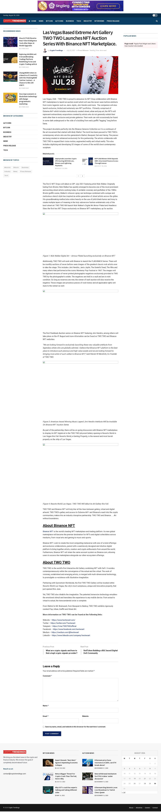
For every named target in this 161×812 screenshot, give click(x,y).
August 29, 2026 (61, 168)
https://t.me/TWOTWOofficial (64, 626)
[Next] (82, 176)
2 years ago (24, 48)
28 (145, 783)
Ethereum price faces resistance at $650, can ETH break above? (105, 762)
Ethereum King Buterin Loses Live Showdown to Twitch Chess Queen (106, 790)
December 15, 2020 (102, 782)
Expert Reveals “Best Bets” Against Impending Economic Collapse (66, 762)
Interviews (99, 21)
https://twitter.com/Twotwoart (63, 623)
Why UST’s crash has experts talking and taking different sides (66, 790)
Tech (78, 21)
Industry (88, 21)
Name (46, 706)
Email (46, 716)
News (41, 21)
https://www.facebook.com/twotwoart (68, 629)
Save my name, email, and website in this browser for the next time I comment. (75, 727)
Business (70, 21)
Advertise (139, 808)
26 (134, 783)
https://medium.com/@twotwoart (65, 632)
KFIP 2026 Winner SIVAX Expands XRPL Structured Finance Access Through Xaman (106, 161)
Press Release (113, 21)
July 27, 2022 (60, 782)
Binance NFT (48, 531)
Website (85, 716)
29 (150, 783)
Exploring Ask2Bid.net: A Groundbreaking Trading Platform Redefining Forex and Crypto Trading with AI (28, 59)
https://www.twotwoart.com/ (63, 620)
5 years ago (24, 107)
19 (134, 778)
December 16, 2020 (102, 795)
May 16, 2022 (60, 795)
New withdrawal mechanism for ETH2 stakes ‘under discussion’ (105, 776)
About (131, 808)
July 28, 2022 (60, 768)
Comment (47, 676)
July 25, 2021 (71, 50)
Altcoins (59, 21)
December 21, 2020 (102, 768)
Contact (155, 808)
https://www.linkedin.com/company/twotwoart (71, 635)
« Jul (123, 792)
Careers (147, 808)
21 (145, 778)
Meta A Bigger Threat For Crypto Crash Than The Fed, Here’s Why (66, 776)
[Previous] (78, 176)
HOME (33, 21)
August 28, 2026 (101, 166)
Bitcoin (49, 21)
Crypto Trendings (56, 50)
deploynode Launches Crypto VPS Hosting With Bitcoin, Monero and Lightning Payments (65, 162)
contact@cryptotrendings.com (14, 774)
